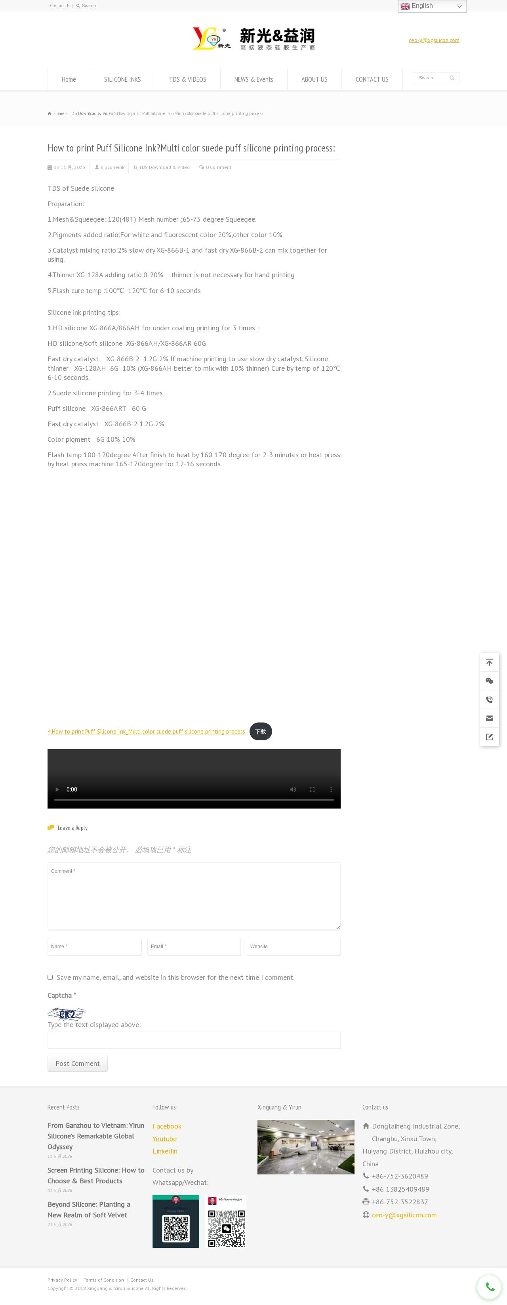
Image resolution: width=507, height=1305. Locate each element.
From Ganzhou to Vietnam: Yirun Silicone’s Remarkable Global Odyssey (96, 1136)
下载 (260, 731)
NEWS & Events (253, 79)
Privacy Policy (62, 1280)
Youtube (164, 1138)
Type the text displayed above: (94, 1025)
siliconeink (112, 167)
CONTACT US (372, 79)
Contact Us (60, 5)
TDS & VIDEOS (187, 79)
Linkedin (164, 1151)
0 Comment (218, 167)
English (421, 5)
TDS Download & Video (164, 167)
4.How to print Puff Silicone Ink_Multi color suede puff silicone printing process (146, 731)
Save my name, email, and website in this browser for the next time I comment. (175, 978)
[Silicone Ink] (253, 51)
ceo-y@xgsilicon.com (434, 40)
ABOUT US (314, 79)
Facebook (166, 1126)
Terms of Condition (104, 1280)
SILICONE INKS (122, 79)
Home (69, 79)
